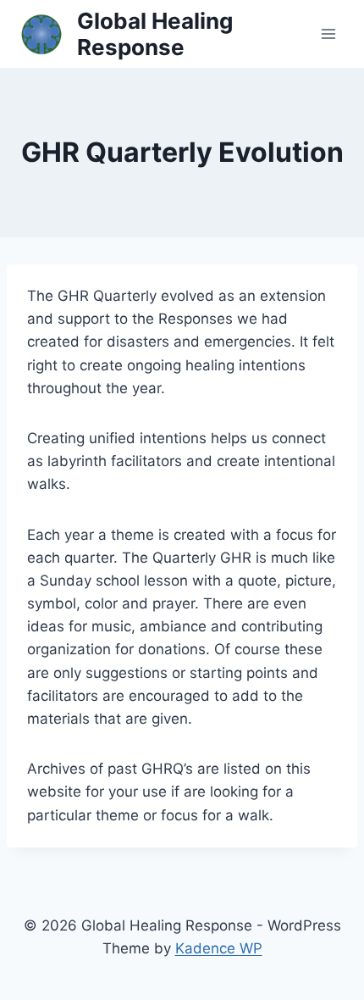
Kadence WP (218, 948)
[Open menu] (328, 33)
